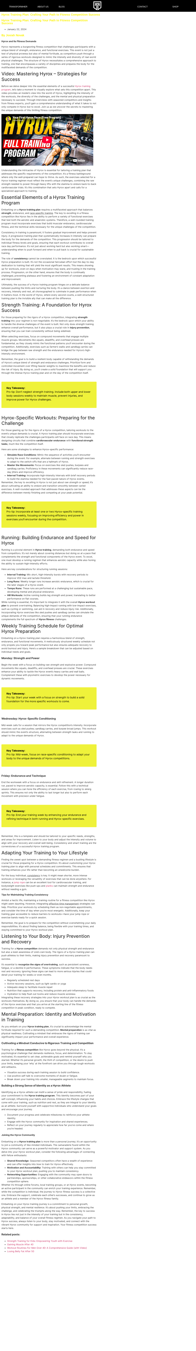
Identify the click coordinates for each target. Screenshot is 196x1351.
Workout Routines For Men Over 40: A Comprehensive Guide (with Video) (47, 1247)
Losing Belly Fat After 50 (20, 1251)
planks (49, 885)
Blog (62, 6)
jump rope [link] (80, 914)
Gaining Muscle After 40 (20, 1244)
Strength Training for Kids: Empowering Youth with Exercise (39, 1241)
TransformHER (18, 6)
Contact (142, 6)
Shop (175, 6)
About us (42, 6)
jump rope (19, 882)
